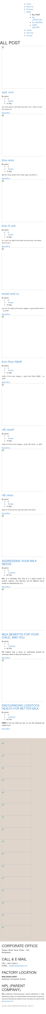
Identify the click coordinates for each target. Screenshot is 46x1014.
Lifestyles (11, 572)
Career (29, 30)
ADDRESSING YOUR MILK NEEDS (19, 562)
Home (29, 4)
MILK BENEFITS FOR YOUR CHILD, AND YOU (20, 635)
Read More (6, 113)
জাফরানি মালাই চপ (10, 294)
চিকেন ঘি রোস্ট (9, 226)
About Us (30, 6)
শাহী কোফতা (7, 495)
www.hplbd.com (8, 1001)
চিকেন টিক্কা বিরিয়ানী (12, 362)
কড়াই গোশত (8, 92)
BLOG (29, 12)
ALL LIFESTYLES (37, 18)
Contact (29, 35)
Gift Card (30, 33)
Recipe (10, 101)
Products (30, 9)
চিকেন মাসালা (8, 160)
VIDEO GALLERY (36, 26)
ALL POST (36, 14)
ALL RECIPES (37, 22)
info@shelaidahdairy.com (18, 965)
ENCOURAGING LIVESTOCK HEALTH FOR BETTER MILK (21, 706)
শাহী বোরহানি (8, 429)
